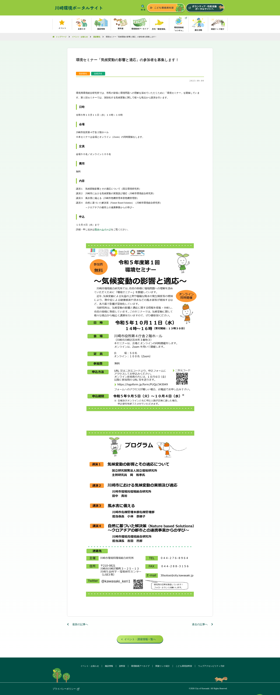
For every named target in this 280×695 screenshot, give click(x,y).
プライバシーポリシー (64, 689)
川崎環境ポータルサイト (79, 8)
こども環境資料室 (184, 666)
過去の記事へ (200, 624)
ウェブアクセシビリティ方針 (211, 666)
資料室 (122, 666)
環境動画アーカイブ (140, 666)
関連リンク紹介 (162, 666)
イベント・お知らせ (89, 666)
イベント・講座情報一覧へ (140, 639)
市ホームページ (103, 229)
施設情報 (109, 666)
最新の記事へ (80, 624)
